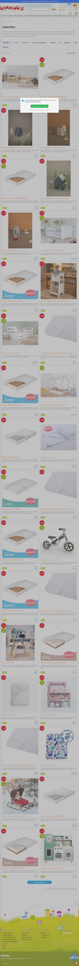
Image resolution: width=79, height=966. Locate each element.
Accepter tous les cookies (39, 106)
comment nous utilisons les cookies (33, 101)
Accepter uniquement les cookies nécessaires (39, 110)
